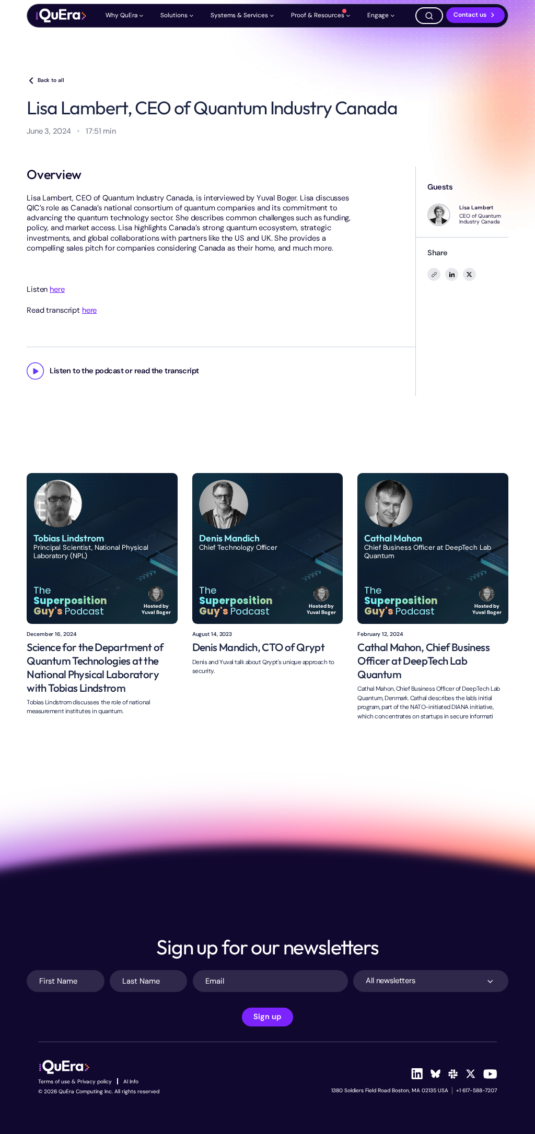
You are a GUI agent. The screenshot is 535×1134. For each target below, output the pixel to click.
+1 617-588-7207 (476, 1090)
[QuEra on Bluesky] (435, 1073)
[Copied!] (433, 274)
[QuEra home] (60, 15)
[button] (124, 15)
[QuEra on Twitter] (470, 1074)
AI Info (130, 1081)
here (57, 289)
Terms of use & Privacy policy (75, 1081)
